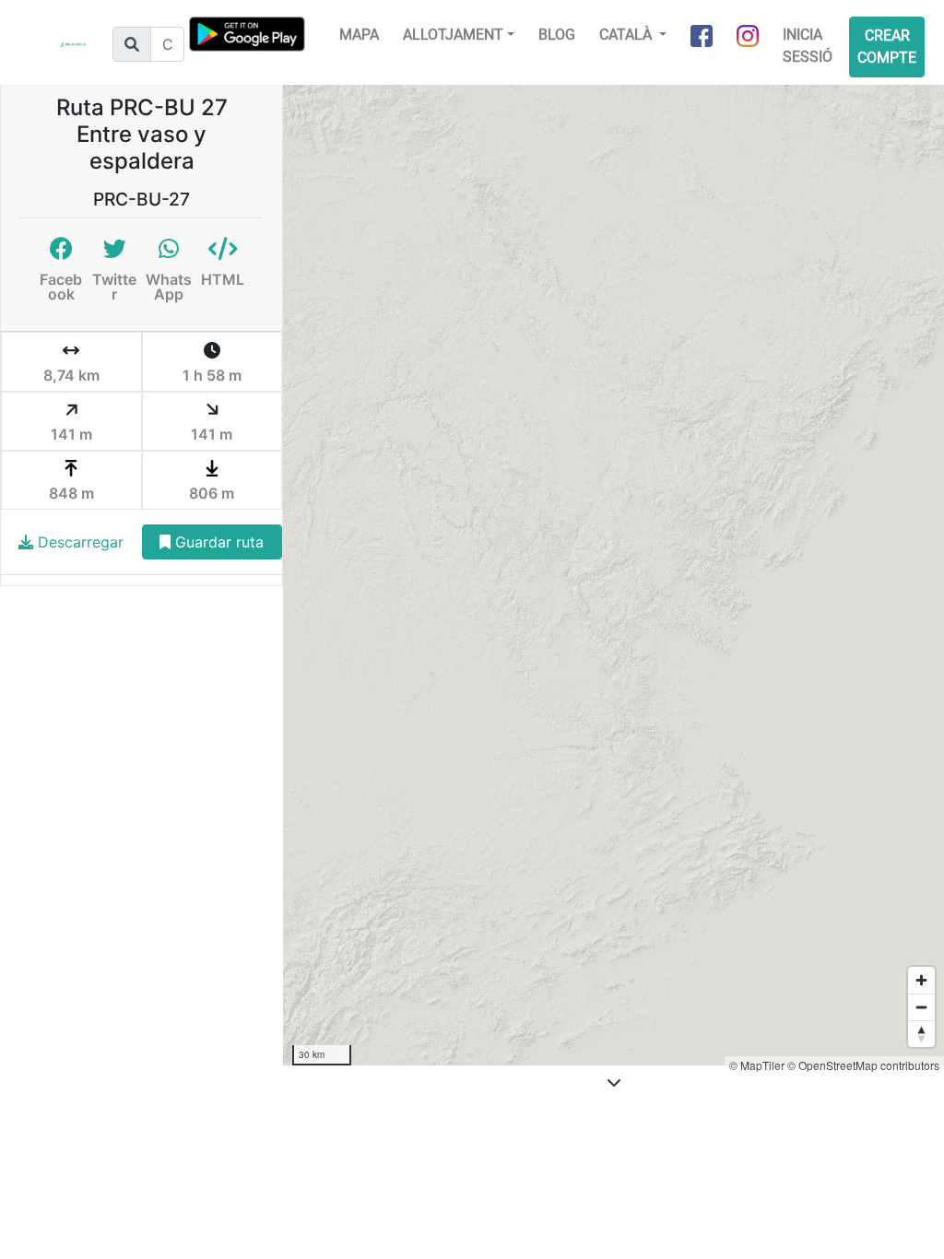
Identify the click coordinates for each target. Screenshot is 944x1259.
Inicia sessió (807, 45)
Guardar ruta (217, 542)
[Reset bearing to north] (921, 1033)
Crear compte (886, 46)
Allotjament (453, 34)
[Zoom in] (921, 980)
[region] (613, 575)
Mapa (359, 34)
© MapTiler (757, 1065)
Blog (556, 34)
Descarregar (78, 542)
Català (627, 34)
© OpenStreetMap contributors (863, 1065)
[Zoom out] (921, 1007)
